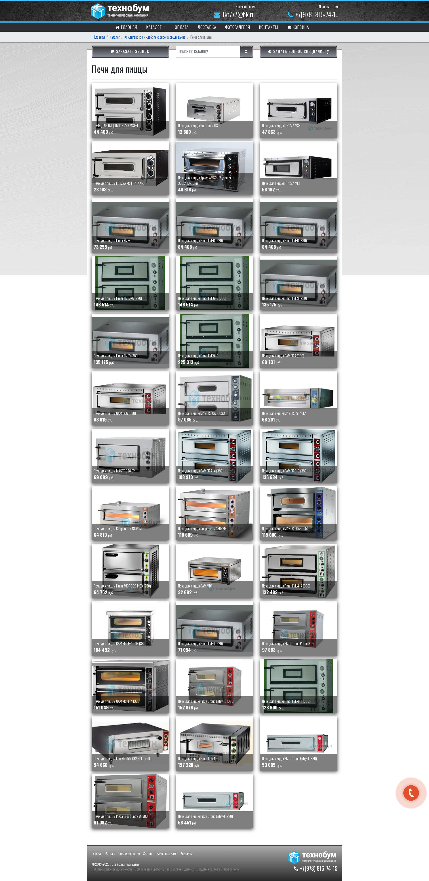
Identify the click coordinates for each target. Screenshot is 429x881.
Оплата (182, 27)
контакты (268, 27)
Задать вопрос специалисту (300, 51)
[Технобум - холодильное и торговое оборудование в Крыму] (120, 10)
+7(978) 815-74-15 (317, 14)
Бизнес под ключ (166, 853)
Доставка (207, 27)
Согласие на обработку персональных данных (164, 868)
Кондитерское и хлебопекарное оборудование (154, 37)
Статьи (147, 853)
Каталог (115, 37)
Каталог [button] (154, 27)
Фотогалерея (237, 27)
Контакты (186, 853)
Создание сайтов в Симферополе (218, 868)
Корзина (300, 27)
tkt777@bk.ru (239, 14)
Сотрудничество (129, 853)
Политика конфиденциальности (112, 868)
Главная (128, 27)
